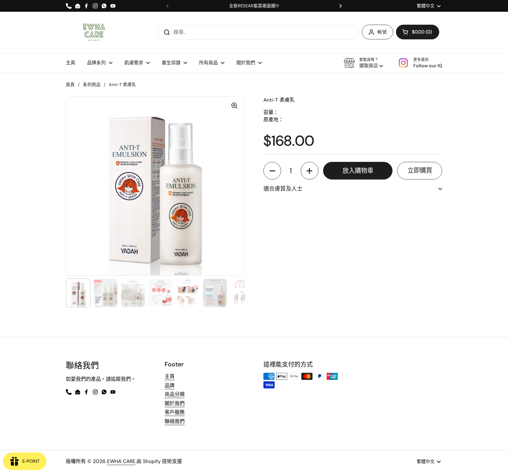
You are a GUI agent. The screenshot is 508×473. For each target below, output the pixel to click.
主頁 (170, 376)
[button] (363, 62)
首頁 (70, 85)
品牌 (170, 385)
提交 (165, 32)
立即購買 (419, 170)
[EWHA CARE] (94, 32)
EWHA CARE (121, 461)
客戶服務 (175, 412)
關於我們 (175, 403)
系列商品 (92, 85)
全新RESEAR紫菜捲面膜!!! (254, 6)
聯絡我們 (175, 421)
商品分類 (175, 394)
